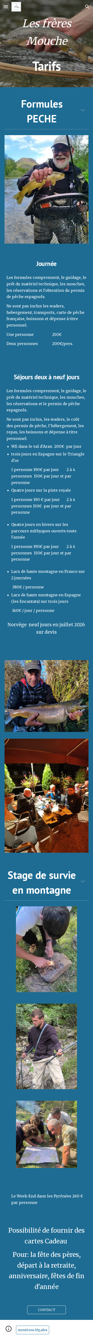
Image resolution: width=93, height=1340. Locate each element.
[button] (5, 6)
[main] (46, 43)
